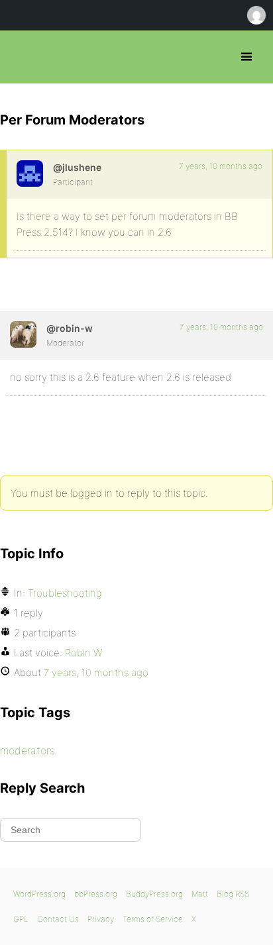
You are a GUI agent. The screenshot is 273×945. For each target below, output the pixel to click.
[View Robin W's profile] (23, 334)
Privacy (100, 919)
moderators (27, 750)
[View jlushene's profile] (30, 173)
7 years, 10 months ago (220, 166)
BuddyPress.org (154, 894)
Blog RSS (233, 894)
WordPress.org (39, 894)
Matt (199, 894)
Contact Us (58, 919)
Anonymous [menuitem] (256, 15)
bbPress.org (21, 56)
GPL (20, 919)
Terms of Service (153, 919)
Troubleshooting (65, 593)
